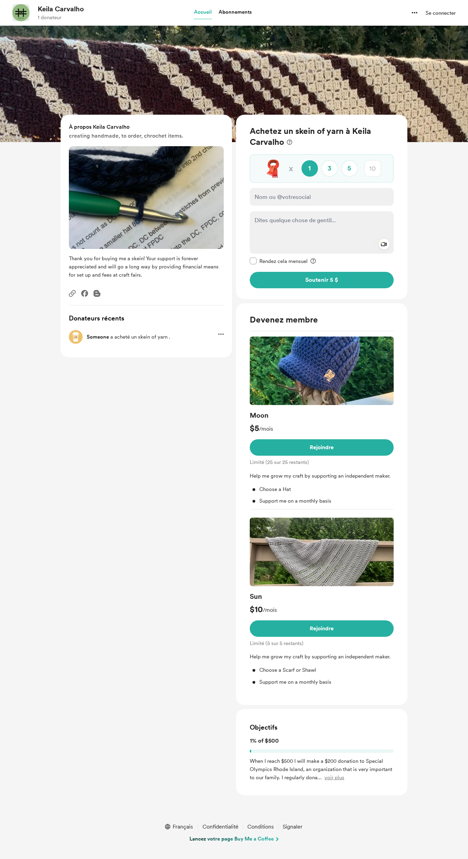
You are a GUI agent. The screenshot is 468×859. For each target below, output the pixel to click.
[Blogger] (97, 293)
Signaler (293, 826)
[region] (321, 207)
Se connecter (441, 13)
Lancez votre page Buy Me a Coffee (231, 839)
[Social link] (72, 293)
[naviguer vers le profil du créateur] (20, 12)
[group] (322, 423)
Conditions (260, 826)
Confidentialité (220, 826)
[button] (203, 12)
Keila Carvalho (61, 9)
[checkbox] (279, 260)
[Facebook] (84, 293)
